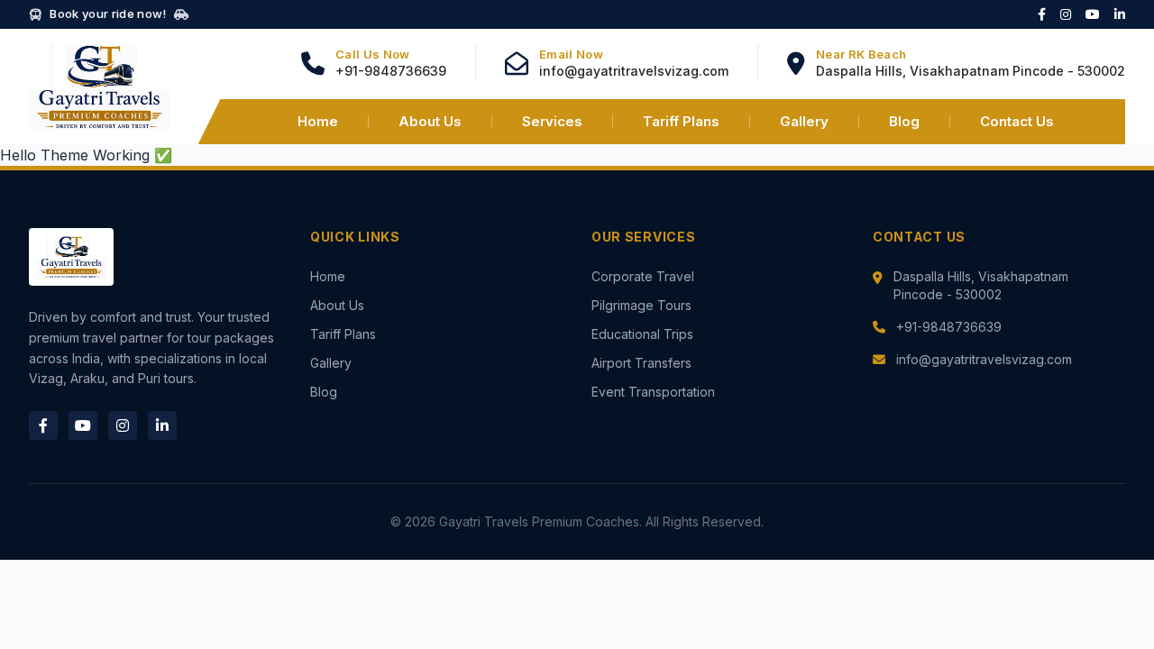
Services (552, 121)
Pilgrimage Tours (641, 305)
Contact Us (1017, 121)
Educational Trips (642, 334)
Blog (904, 121)
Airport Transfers (641, 362)
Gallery (804, 121)
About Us (430, 121)
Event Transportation (653, 391)
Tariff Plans (681, 121)
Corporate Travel (642, 276)
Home (318, 121)
